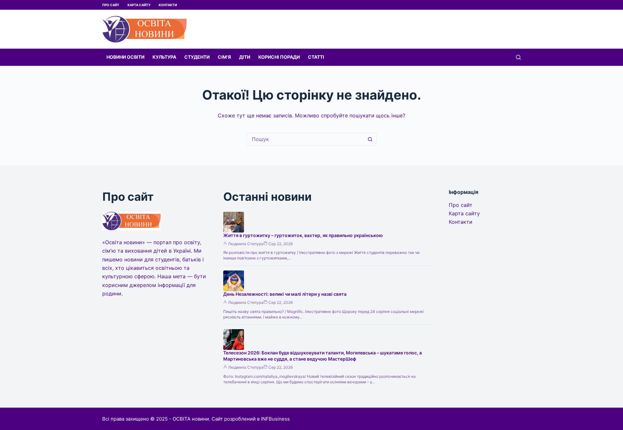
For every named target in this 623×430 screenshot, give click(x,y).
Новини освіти (125, 57)
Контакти (168, 5)
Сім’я (224, 57)
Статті (316, 57)
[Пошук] (518, 57)
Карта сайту (139, 5)
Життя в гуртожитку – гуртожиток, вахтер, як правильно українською (303, 235)
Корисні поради (279, 57)
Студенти (197, 57)
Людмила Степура (245, 243)
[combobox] (305, 139)
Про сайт (110, 5)
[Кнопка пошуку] (370, 139)
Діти (244, 57)
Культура (164, 57)
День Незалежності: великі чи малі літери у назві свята (285, 294)
